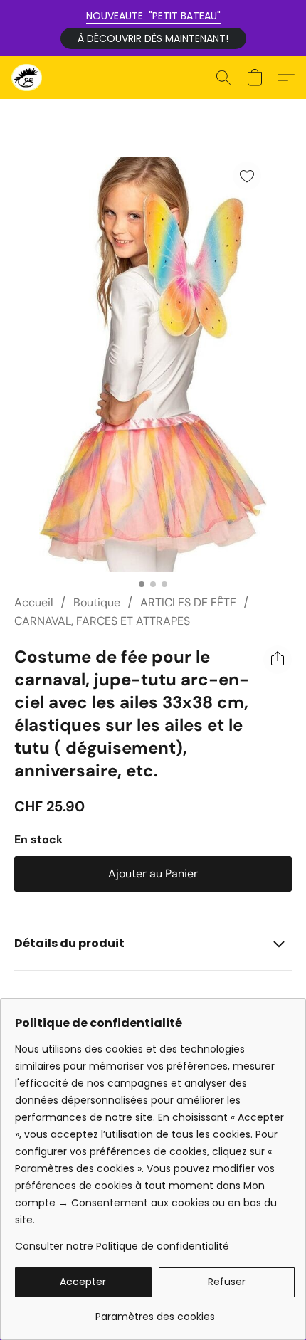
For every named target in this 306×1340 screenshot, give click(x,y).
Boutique (96, 602)
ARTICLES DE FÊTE (188, 602)
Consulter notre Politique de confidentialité (122, 1246)
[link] (155, 1311)
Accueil (33, 602)
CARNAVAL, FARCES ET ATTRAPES (102, 620)
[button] (153, 38)
